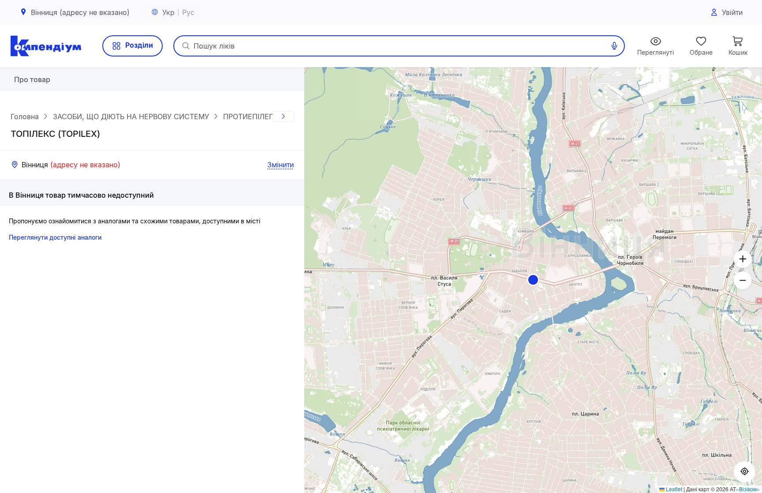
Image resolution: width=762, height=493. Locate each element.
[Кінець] (283, 116)
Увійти (732, 12)
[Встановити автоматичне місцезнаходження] (744, 471)
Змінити (280, 164)
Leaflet (673, 489)
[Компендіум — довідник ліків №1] (46, 45)
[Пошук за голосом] (614, 46)
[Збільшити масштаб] (742, 259)
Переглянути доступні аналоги (55, 237)
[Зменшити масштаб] (742, 280)
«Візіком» (748, 489)
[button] (533, 280)
